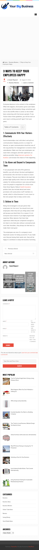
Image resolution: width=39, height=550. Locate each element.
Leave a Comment (28, 83)
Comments (6, 304)
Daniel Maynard (13, 80)
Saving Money (6, 517)
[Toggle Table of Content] (21, 127)
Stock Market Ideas (8, 521)
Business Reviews (13, 62)
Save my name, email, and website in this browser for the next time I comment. (33, 332)
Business (5, 498)
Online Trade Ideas (8, 509)
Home (5, 62)
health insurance (25, 187)
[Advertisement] (19, 37)
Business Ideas (7, 502)
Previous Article (13, 249)
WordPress (31, 546)
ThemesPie (14, 546)
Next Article (8, 253)
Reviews (5, 513)
